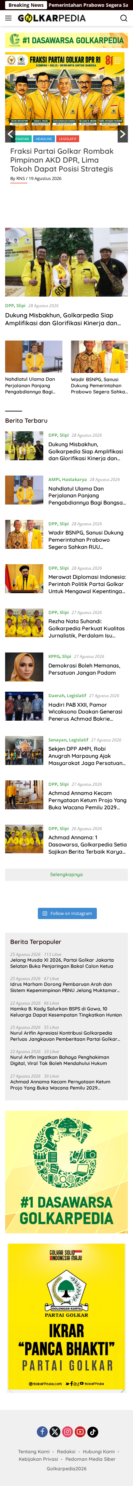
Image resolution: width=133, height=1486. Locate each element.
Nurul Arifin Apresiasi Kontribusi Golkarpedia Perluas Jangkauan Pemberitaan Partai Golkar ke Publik (63, 1036)
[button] (10, 133)
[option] (66, 120)
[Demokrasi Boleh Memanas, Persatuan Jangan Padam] (24, 666)
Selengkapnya (66, 874)
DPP (9, 305)
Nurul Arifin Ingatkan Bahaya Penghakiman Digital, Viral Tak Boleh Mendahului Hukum (59, 1060)
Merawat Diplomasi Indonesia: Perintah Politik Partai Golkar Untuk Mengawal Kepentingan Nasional (87, 587)
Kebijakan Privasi (38, 1459)
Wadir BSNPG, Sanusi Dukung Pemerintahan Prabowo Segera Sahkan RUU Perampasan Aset (99, 385)
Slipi (21, 305)
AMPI (54, 479)
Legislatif (67, 138)
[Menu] (9, 18)
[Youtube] (80, 1432)
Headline (44, 138)
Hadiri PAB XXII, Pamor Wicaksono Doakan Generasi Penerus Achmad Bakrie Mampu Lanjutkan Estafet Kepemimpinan (85, 718)
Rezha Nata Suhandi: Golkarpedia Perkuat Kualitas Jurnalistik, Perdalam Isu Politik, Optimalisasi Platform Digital (86, 635)
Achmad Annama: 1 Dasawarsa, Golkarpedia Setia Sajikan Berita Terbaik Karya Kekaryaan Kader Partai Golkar (87, 851)
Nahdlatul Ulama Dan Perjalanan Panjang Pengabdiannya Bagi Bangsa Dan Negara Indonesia (30, 385)
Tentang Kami (33, 1452)
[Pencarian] (124, 18)
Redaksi (66, 1452)
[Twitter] (54, 1432)
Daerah (56, 695)
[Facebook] (42, 1432)
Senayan (21, 138)
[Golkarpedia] (51, 18)
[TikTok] (92, 1432)
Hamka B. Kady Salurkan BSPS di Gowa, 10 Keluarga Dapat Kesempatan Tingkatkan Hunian (66, 1012)
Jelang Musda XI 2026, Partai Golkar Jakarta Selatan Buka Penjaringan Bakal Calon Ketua (62, 963)
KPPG (54, 656)
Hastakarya (74, 479)
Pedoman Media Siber (90, 1459)
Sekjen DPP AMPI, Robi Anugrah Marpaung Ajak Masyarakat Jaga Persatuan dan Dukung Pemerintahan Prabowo (85, 762)
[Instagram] (67, 1432)
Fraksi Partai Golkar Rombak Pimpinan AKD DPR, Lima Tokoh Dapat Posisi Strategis (62, 160)
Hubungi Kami (99, 1452)
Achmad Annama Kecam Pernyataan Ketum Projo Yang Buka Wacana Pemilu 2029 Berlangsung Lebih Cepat (87, 803)
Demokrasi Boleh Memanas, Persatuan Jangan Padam (84, 669)
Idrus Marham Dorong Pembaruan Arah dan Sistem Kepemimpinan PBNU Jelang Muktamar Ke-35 (63, 987)
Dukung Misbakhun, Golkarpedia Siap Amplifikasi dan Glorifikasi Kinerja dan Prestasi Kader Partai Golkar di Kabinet (62, 323)
